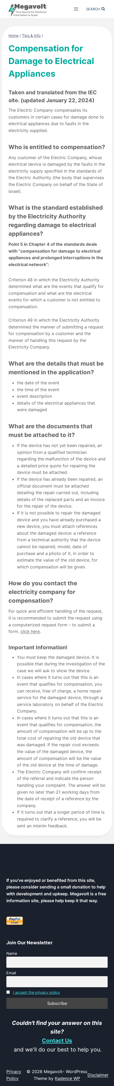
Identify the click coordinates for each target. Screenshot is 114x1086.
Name (11, 953)
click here (30, 631)
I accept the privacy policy (36, 992)
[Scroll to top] (105, 1051)
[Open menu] (76, 9)
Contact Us (57, 1040)
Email (11, 973)
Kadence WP (67, 1078)
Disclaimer (97, 1075)
